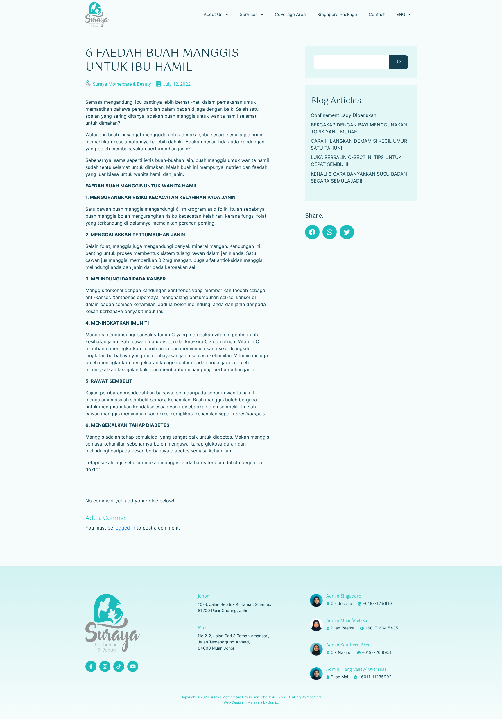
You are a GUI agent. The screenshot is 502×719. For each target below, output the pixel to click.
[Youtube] (132, 666)
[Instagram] (104, 666)
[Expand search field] (398, 62)
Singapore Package (337, 14)
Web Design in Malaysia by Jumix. (251, 702)
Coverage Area (290, 14)
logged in (124, 528)
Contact (377, 14)
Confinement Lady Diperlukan (343, 115)
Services (249, 14)
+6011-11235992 (374, 676)
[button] (312, 232)
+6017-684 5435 (381, 627)
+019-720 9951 (377, 652)
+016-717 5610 (377, 603)
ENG (400, 14)
